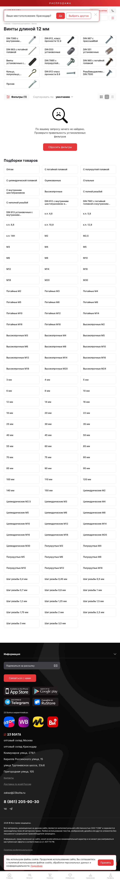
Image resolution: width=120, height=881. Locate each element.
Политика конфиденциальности (18, 850)
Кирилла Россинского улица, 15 (23, 759)
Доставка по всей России (17, 784)
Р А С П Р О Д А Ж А (60, 3)
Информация (12, 654)
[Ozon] (9, 721)
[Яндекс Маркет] (38, 721)
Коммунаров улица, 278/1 (19, 752)
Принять (105, 862)
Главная (7, 23)
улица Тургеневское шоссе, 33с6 (24, 765)
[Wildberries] (23, 721)
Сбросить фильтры (60, 147)
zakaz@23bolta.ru (14, 792)
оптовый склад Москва (18, 740)
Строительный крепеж (21, 23)
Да (60, 15)
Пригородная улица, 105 (19, 771)
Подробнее (36, 865)
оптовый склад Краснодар (20, 746)
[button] (16, 97)
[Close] (96, 14)
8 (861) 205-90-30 (21, 801)
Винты (34, 23)
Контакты (9, 778)
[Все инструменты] (52, 721)
